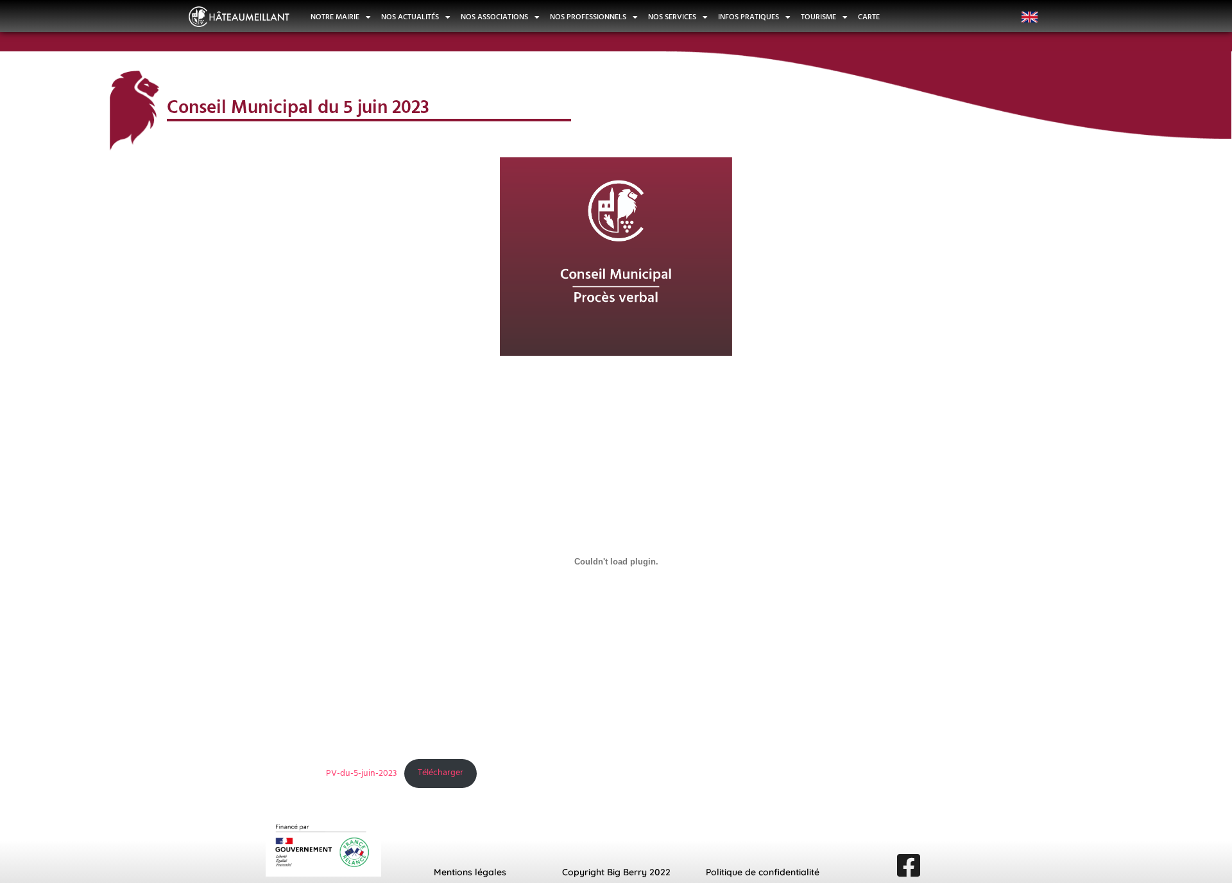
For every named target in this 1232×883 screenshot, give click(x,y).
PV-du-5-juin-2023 (361, 772)
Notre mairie (335, 17)
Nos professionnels (588, 17)
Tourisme (818, 17)
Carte (869, 17)
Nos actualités (410, 17)
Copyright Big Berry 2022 (616, 872)
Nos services (672, 17)
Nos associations (494, 17)
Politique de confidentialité (762, 872)
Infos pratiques (748, 17)
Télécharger (440, 772)
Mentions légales (470, 872)
